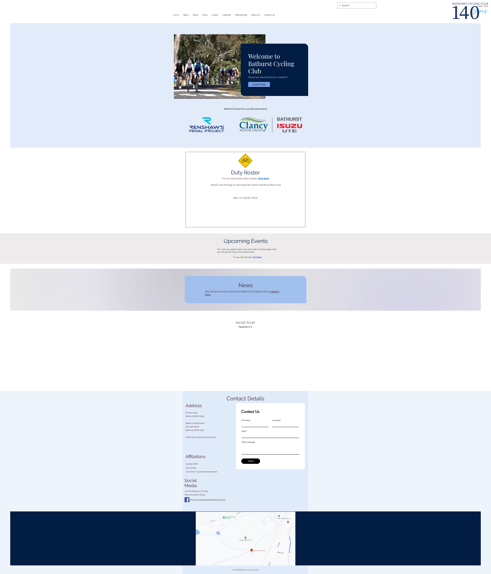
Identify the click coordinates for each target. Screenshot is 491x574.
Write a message (248, 442)
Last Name (276, 420)
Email (244, 431)
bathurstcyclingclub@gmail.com (201, 437)
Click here (263, 178)
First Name (246, 420)
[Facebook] (187, 499)
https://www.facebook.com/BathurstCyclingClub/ (208, 500)
